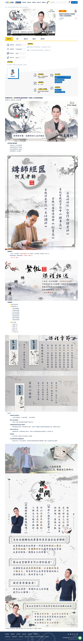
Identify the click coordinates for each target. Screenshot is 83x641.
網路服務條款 (7, 636)
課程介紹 (9, 39)
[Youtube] (72, 634)
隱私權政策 (21, 636)
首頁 (6, 7)
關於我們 (26, 636)
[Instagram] (70, 634)
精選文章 (39, 2)
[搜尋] (58, 2)
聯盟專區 (24, 2)
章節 (17, 39)
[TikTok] (75, 634)
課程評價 (42, 39)
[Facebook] (68, 634)
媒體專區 (44, 2)
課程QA (34, 39)
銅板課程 (34, 2)
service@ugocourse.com (73, 639)
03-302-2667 (75, 636)
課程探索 (29, 2)
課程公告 (26, 39)
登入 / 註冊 (74, 2)
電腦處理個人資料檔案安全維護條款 (37, 636)
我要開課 (7, 634)
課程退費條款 (14, 636)
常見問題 (47, 636)
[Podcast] (48, 2)
